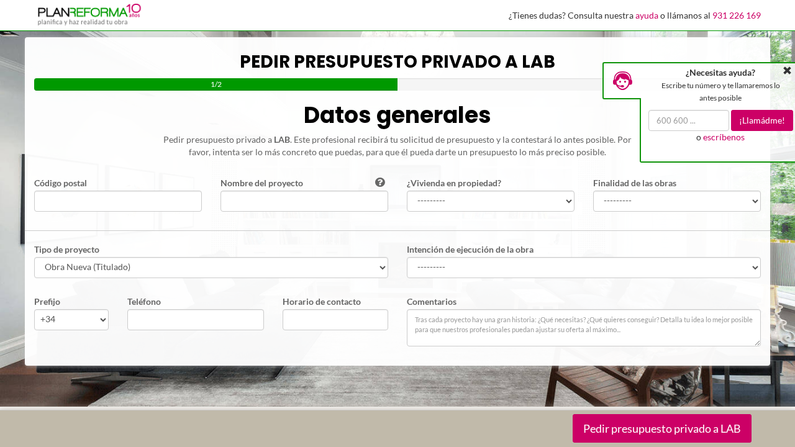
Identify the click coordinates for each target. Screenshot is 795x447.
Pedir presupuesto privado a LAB (662, 428)
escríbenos (724, 137)
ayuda (646, 15)
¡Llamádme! (762, 120)
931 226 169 (736, 15)
